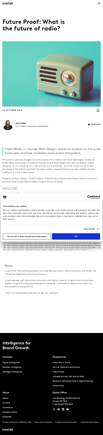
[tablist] (51, 384)
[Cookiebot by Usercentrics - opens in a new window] (89, 197)
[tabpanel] (26, 367)
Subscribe (7, 417)
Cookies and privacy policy (66, 422)
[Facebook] (58, 410)
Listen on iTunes (9, 188)
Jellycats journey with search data (68, 377)
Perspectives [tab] (59, 357)
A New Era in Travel (61, 363)
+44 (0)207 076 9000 (63, 404)
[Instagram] (54, 410)
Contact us (8, 408)
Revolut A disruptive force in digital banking (73, 381)
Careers (6, 403)
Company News (10, 412)
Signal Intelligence (11, 363)
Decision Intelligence (12, 367)
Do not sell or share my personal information (27, 236)
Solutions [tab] (7, 357)
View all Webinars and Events (66, 367)
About (5, 398)
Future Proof (58, 372)
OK (76, 236)
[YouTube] (63, 410)
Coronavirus (58, 386)
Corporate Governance (89, 422)
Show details (89, 229)
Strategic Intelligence (12, 372)
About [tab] (6, 393)
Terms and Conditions (43, 422)
